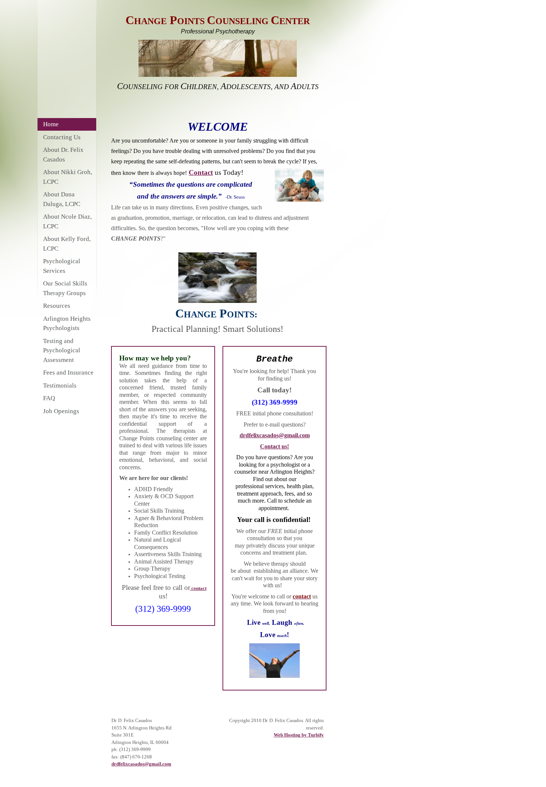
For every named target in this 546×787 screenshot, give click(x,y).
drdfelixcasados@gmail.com (275, 435)
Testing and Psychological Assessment (61, 350)
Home (51, 124)
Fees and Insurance (68, 372)
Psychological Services (61, 266)
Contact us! (274, 446)
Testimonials (60, 385)
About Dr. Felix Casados (63, 154)
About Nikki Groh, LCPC (67, 177)
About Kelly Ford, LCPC (67, 243)
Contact (201, 172)
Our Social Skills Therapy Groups (65, 288)
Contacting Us (62, 137)
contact (198, 588)
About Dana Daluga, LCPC (61, 199)
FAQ (49, 398)
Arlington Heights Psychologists (67, 323)
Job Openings (61, 411)
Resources (56, 305)
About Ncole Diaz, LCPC (67, 221)
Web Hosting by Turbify (299, 735)
